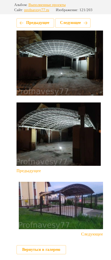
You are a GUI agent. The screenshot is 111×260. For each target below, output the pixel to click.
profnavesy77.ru (36, 10)
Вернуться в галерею (41, 249)
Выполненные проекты (47, 5)
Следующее (70, 23)
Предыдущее (37, 23)
